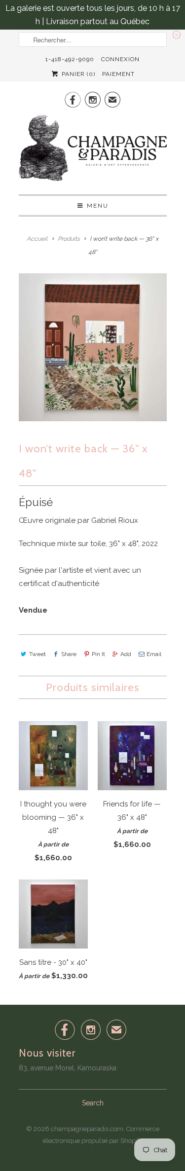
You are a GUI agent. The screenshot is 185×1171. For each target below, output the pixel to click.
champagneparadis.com (87, 1129)
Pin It (98, 654)
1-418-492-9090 (69, 59)
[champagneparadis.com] (93, 150)
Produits (69, 238)
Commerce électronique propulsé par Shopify (101, 1134)
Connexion (120, 59)
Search (93, 1103)
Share (68, 654)
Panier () (77, 74)
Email (154, 654)
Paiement (118, 74)
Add (125, 654)
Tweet (37, 654)
